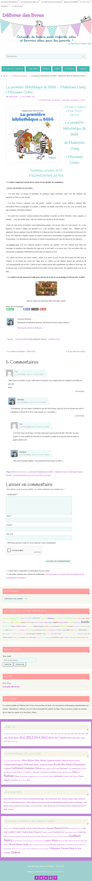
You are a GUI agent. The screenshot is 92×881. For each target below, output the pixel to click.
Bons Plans (7, 683)
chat (79, 618)
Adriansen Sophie (19, 828)
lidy (21, 424)
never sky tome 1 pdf (38, 806)
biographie (74, 618)
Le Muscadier (35, 772)
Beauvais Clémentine (46, 828)
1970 (16, 734)
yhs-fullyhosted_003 (53, 799)
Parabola (50, 872)
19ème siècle (6, 618)
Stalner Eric (15, 848)
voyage (66, 637)
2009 (5, 738)
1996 (45, 734)
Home (5, 76)
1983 (28, 734)
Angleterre (44, 618)
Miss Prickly (76, 840)
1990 (30, 734)
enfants (50, 622)
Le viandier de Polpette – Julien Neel (20, 351)
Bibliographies (71, 2)
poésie (15, 633)
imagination (77, 626)
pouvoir (24, 633)
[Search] (83, 56)
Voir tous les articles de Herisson (30, 328)
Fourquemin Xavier (52, 836)
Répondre (79, 391)
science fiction (58, 633)
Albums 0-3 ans (77, 100)
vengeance (47, 637)
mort (48, 630)
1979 (22, 734)
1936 (7, 734)
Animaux (50, 618)
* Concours (16, 6)
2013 (29, 737)
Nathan (9, 776)
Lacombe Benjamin (38, 840)
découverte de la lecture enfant (58, 806)
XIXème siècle (84, 637)
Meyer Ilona (69, 841)
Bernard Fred (61, 828)
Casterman (9, 764)
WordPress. (60, 872)
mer (40, 630)
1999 (55, 734)
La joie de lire (16, 772)
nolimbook (78, 802)
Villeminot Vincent (59, 848)
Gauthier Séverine (63, 836)
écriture (36, 622)
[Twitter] (41, 878)
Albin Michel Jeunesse (44, 760)
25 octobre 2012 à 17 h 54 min (31, 402)
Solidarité (5, 637)
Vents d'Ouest (22, 780)
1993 (36, 734)
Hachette (63, 768)
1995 (42, 734)
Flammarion (79, 764)
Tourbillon (19, 339)
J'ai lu (69, 768)
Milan (75, 772)
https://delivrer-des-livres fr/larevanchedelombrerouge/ (24, 799)
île (68, 626)
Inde (88, 626)
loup (26, 630)
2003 (68, 734)
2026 (16, 741)
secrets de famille (82, 633)
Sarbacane (58, 776)
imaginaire (71, 626)
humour (63, 626)
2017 (57, 737)
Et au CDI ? (85, 2)
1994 (40, 734)
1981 (25, 734)
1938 (10, 734)
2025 (13, 741)
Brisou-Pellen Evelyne (74, 828)
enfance (41, 622)
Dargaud (19, 764)
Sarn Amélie (7, 849)
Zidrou (15, 852)
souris (18, 637)
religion (48, 633)
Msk (79, 772)
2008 (86, 734)
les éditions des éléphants (48, 772)
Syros (75, 776)
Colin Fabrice (68, 832)
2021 (79, 738)
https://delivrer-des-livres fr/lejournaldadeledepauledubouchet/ (50, 802)
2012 (22, 737)
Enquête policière (63, 622)
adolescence (15, 618)
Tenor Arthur (22, 848)
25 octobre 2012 (27, 97)
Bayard (65, 760)
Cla (16, 372)
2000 (58, 734)
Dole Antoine (30, 836)
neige (71, 630)
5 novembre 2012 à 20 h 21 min (34, 427)
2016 (51, 737)
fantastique (7, 626)
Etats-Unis (77, 622)
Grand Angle (46, 768)
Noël (80, 630)
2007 (83, 734)
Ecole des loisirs (63, 764)
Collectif (75, 832)
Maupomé (61, 840)
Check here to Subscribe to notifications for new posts (28, 571)
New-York (75, 630)
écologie (32, 622)
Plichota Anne (55, 845)
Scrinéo (65, 776)
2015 (44, 737)
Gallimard (7, 768)
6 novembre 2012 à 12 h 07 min (34, 455)
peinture (8, 633)
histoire (46, 626)
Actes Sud (6, 760)
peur (11, 633)
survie (27, 637)
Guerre (31, 626)
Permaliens (54, 339)
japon (7, 630)
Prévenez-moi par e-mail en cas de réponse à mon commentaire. (32, 543)
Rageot (32, 776)
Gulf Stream (55, 768)
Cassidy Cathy (14, 832)
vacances (38, 637)
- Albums (65, 100)
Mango (60, 772)
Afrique (22, 618)
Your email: (7, 656)
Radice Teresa (65, 845)
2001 (62, 734)
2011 (16, 737)
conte (87, 618)
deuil (12, 622)
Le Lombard (26, 772)
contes (4, 622)
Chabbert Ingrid (47, 832)
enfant (46, 622)
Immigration (84, 626)
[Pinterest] (55, 878)
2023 (5, 741)
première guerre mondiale (34, 633)
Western (79, 637)
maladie (37, 630)
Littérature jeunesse (51, 2)
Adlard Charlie (8, 828)
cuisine (8, 622)
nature (68, 630)
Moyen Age (52, 630)
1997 (48, 734)
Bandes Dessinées (9, 2)
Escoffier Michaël (40, 836)
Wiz (28, 780)
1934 (5, 734)
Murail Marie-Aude (19, 844)
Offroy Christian (34, 845)
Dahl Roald (10, 836)
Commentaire (12, 494)
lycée (29, 630)
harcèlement (41, 626)
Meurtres (44, 630)
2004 (72, 734)
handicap (35, 626)
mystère (64, 630)
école (27, 622)
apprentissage (58, 618)
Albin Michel (28, 760)
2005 (75, 734)
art (62, 618)
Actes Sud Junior (15, 761)
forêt (27, 626)
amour (36, 617)
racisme (44, 633)
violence (62, 637)
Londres (22, 630)
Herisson (13, 97)
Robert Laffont (39, 776)
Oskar (16, 776)
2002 (65, 734)
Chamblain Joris (58, 832)
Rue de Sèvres (48, 776)
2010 (10, 737)
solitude (10, 637)
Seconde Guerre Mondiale (69, 633)
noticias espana (67, 799)
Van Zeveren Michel (43, 848)
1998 (52, 734)
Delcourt (28, 764)
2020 (74, 738)
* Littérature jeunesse (19, 76)
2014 (37, 737)
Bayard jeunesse (74, 761)
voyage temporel (73, 637)
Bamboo (58, 760)
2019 (69, 737)
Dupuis (50, 765)
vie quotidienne (55, 637)
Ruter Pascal (83, 844)
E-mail (9, 525)
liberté (14, 630)
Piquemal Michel (44, 844)
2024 (9, 741)
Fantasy (13, 626)
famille (85, 621)
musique (59, 630)
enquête (55, 622)
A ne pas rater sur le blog (76, 351)
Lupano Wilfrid (51, 840)
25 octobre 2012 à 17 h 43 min (29, 374)
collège (83, 618)
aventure (68, 618)
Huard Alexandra (18, 840)
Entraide (71, 622)
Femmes (24, 626)
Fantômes (18, 626)
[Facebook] (37, 878)
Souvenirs (22, 637)
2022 (83, 738)
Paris (4, 633)
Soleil (71, 776)
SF (88, 633)
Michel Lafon (67, 772)
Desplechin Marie (19, 836)
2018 (63, 737)
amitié (28, 617)
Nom (9, 516)
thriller (34, 637)
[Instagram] (51, 878)
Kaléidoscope (76, 768)
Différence (17, 622)
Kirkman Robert (27, 840)
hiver (50, 626)
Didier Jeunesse (40, 764)
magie (32, 630)
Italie (4, 630)
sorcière (14, 637)
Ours (88, 630)
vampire (43, 637)
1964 (13, 734)
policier (19, 633)
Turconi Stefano (31, 849)
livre (18, 630)
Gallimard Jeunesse (23, 768)
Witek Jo (73, 848)
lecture (10, 630)
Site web (9, 534)
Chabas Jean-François (31, 832)
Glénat (38, 768)
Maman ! (5, 6)
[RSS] (46, 878)
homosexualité (55, 626)
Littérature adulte (29, 2)
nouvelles (84, 630)
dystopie (23, 622)
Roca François (75, 845)
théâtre (30, 637)
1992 (33, 734)
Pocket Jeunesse (24, 776)
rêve (52, 633)
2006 (79, 734)
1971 (19, 734)
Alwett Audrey (31, 828)
